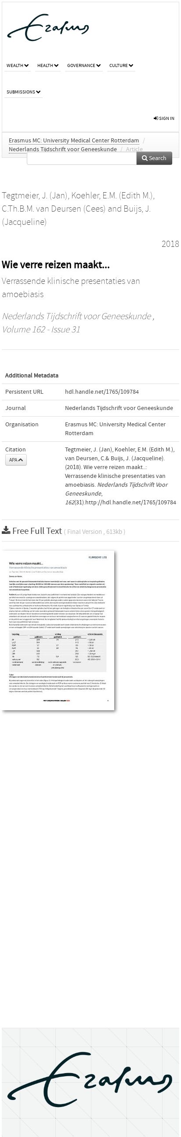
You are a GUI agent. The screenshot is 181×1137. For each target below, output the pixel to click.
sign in (166, 118)
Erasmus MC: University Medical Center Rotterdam (74, 140)
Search (157, 158)
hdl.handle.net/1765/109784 (102, 391)
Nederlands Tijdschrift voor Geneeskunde (63, 149)
